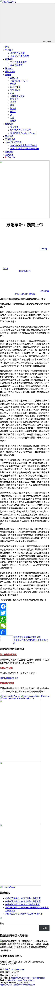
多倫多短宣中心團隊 (19, 56)
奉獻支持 (9, 136)
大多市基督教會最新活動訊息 (23, 145)
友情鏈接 (9, 155)
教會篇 (13, 102)
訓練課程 (9, 59)
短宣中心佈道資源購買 (20, 130)
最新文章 (14, 78)
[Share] (25, 632)
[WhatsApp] (25, 619)
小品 (12, 93)
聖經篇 (13, 112)
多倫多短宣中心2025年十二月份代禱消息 (23, 914)
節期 (12, 105)
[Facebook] (25, 606)
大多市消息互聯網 (13, 142)
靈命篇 (13, 121)
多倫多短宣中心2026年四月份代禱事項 (22, 901)
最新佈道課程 (16, 65)
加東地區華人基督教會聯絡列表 (24, 149)
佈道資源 (9, 124)
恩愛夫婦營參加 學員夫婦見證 (26, 637)
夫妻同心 (24, 294)
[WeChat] (25, 626)
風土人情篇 (15, 87)
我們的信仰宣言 (17, 53)
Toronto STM (25, 271)
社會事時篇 (15, 90)
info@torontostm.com (14, 969)
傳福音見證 (10, 71)
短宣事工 (9, 68)
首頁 (7, 47)
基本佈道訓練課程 (18, 62)
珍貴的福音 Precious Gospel (23, 133)
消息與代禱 (10, 139)
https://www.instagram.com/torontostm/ (17, 985)
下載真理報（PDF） (19, 81)
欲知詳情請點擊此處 (9, 678)
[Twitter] (25, 613)
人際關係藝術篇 (17, 96)
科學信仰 (14, 99)
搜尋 (2, 923)
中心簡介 (9, 50)
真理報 (8, 75)
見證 (12, 118)
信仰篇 (13, 84)
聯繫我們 (9, 152)
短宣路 (13, 108)
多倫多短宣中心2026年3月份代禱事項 (22, 904)
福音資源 (14, 127)
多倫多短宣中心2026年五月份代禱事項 (22, 898)
